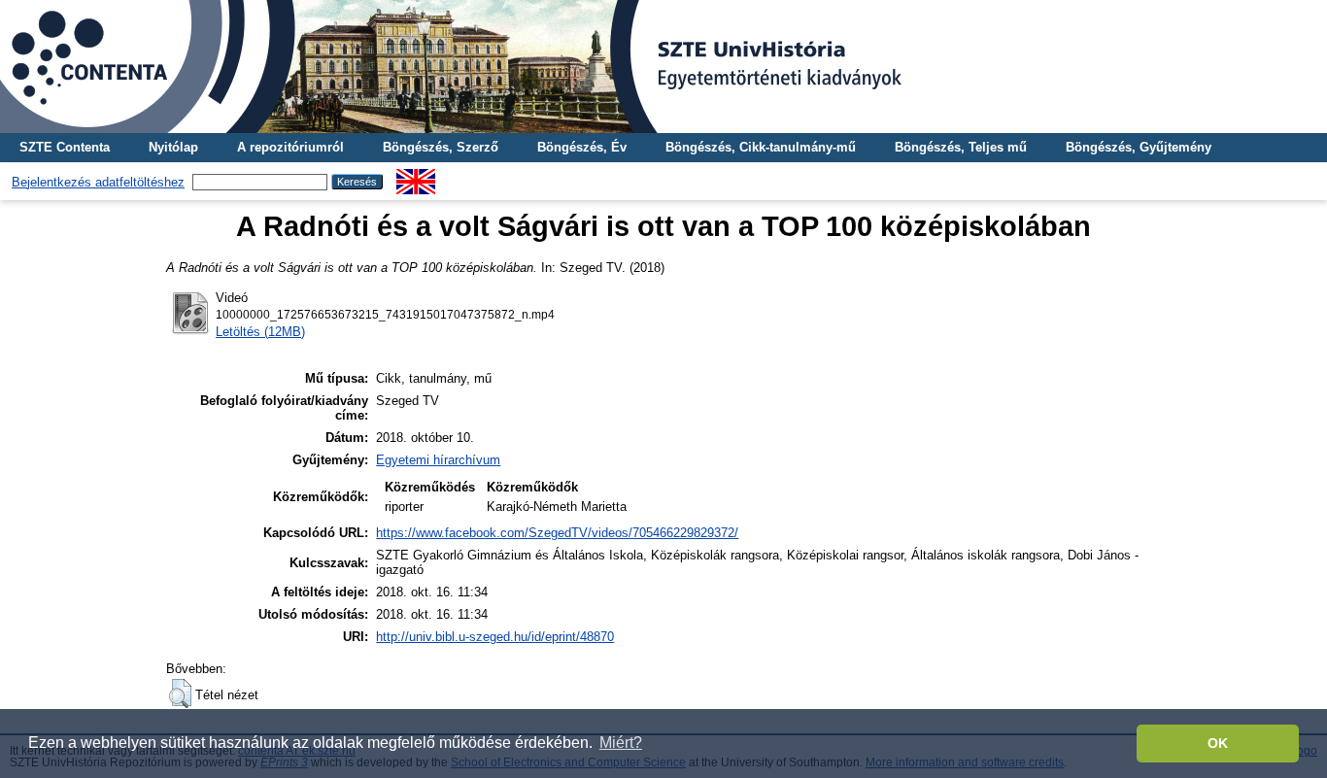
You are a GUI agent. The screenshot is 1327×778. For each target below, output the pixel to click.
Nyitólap (173, 147)
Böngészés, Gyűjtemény (1138, 147)
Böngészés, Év (582, 147)
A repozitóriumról (290, 147)
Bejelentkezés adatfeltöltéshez (98, 182)
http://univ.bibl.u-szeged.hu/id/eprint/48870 (495, 636)
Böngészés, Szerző (440, 147)
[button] (180, 693)
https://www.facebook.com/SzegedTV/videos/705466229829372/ (557, 532)
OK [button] (1218, 743)
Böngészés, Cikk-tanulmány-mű (760, 147)
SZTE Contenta (64, 147)
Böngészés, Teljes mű (961, 147)
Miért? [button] (620, 742)
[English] (415, 176)
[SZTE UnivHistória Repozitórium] (663, 66)
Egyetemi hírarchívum (438, 460)
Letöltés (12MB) (260, 331)
